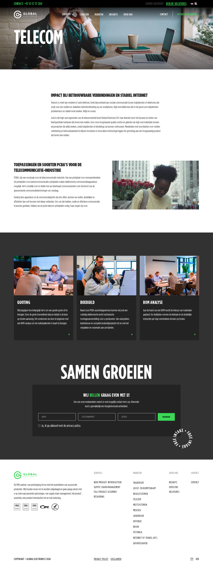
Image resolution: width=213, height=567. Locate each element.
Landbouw (138, 515)
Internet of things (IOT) (145, 537)
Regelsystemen (140, 493)
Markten (99, 14)
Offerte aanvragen (187, 14)
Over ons (128, 14)
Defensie (137, 521)
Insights (113, 14)
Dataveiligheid (140, 543)
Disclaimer (116, 559)
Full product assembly (105, 491)
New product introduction (108, 482)
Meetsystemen (140, 504)
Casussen (84, 14)
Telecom (137, 499)
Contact (164, 14)
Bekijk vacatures (176, 4)
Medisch (137, 510)
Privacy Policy (101, 559)
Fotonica (137, 532)
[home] (25, 14)
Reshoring (99, 496)
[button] (194, 3)
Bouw (136, 526)
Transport (138, 482)
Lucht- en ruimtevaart (144, 488)
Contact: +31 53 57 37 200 (28, 4)
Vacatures (174, 491)
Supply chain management (107, 487)
